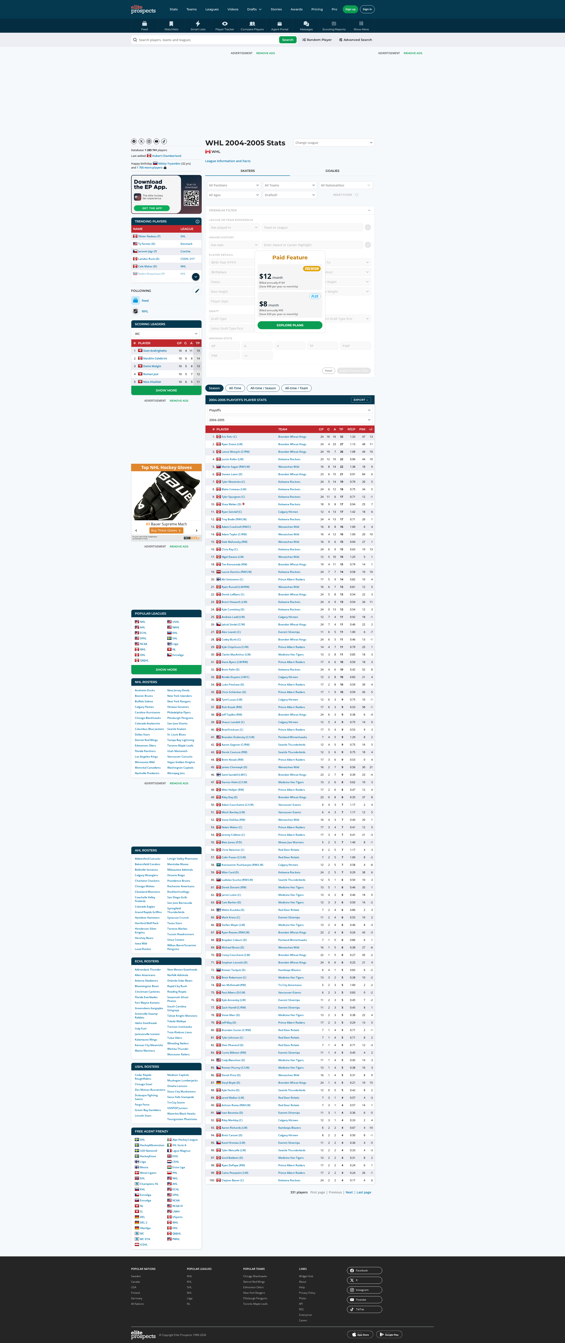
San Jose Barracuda (179, 903)
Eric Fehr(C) (229, 437)
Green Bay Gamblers (148, 1110)
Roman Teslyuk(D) (233, 970)
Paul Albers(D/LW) (233, 992)
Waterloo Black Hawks (181, 1113)
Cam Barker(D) (231, 902)
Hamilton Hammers (147, 917)
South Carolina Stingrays (176, 1008)
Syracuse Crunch (178, 917)
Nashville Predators (147, 773)
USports (177, 1217)
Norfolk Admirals (177, 975)
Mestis (144, 1167)
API (301, 1304)
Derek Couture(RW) (234, 752)
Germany (136, 1298)
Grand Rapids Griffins (148, 912)
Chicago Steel (143, 1084)
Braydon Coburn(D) (234, 940)
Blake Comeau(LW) (234, 489)
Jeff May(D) (229, 1022)
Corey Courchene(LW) (236, 955)
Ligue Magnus (181, 1151)
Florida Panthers (145, 751)
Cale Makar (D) (147, 266)
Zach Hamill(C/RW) (234, 1007)
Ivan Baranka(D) (232, 1113)
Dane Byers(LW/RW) (235, 662)
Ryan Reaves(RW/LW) (235, 932)
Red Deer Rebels (288, 850)
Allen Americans (145, 975)
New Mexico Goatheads (182, 969)
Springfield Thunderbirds (176, 910)
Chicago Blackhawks (148, 718)
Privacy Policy (307, 1293)
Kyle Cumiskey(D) (233, 609)
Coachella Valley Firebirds (145, 899)
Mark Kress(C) (231, 917)
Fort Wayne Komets (147, 1003)
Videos (233, 9)
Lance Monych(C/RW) (236, 452)
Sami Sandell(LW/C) (234, 775)
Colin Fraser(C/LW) (234, 857)
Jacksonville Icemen (147, 1034)
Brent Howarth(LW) (234, 602)
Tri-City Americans (289, 985)
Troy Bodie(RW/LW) (234, 519)
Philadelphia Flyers (179, 712)
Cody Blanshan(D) (233, 1060)
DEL (142, 1217)
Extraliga (178, 655)
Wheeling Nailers (178, 1043)
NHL (183, 266)
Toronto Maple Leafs (180, 745)
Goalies (332, 171)
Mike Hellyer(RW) (233, 790)
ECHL (143, 633)
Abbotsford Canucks (147, 859)
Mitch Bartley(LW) (233, 812)
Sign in (367, 9)
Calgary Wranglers (146, 875)
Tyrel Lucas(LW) (232, 699)
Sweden (136, 1276)
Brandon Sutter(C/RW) (236, 1030)
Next (349, 1192)
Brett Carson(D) (232, 1135)
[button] (361, 26)
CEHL (175, 1162)
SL (141, 1211)
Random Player (319, 40)
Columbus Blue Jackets (149, 729)
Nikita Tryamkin (169, 163)
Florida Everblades (146, 997)
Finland (135, 1293)
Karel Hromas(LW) (233, 1143)
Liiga (175, 644)
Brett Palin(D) (230, 669)
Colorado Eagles (145, 906)
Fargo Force (142, 1104)
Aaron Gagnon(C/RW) (236, 745)
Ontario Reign (176, 875)
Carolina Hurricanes (147, 712)
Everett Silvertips (289, 632)
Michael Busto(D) (233, 947)
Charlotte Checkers (147, 881)
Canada (135, 1282)
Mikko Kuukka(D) (233, 910)
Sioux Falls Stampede (180, 1097)
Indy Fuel (140, 1028)
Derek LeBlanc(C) (233, 594)
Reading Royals (176, 991)
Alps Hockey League (185, 1140)
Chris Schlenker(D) (234, 692)
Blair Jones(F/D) (232, 842)
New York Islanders (179, 696)
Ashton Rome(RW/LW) (236, 1105)
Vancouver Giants (289, 805)
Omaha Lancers (177, 1086)
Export (359, 399)
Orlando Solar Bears (179, 980)
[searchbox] (214, 39)
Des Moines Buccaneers (150, 1090)
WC (142, 1233)
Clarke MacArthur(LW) (236, 654)
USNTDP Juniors (177, 1108)
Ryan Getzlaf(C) (232, 512)
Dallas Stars (142, 734)
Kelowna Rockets (289, 459)
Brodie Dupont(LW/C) (235, 677)
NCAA (143, 644)
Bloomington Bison (147, 986)
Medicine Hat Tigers (290, 654)
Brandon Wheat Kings (292, 437)
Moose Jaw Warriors (290, 842)
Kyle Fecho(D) (230, 1090)
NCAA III (177, 1206)
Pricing (317, 9)
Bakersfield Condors (147, 864)
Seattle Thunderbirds (291, 745)
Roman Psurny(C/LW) (235, 1067)
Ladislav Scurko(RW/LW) (237, 880)
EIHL (175, 1156)
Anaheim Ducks (145, 690)
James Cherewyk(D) (234, 767)
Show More (166, 390)
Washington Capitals (180, 767)
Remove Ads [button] (413, 53)
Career (303, 1320)
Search (288, 40)
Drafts (252, 9)
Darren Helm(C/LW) (234, 782)
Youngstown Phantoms (182, 1119)
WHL (143, 649)
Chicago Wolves (144, 886)
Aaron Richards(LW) (234, 1128)
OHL (142, 655)
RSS (301, 1309)
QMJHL (144, 660)
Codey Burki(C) (231, 639)
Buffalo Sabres (144, 701)
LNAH (176, 1211)
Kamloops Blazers (289, 970)
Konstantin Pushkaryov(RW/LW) (242, 865)
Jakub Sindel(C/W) (233, 624)
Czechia (185, 251)
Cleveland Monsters (147, 892)
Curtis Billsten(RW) (234, 1052)
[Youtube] (156, 141)
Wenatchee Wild (288, 467)
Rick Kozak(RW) (232, 707)
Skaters (248, 171)
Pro (334, 9)
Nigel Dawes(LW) (233, 557)
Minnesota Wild (144, 762)
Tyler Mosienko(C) (233, 482)
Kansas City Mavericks (149, 1045)
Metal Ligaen (148, 1173)
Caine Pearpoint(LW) (235, 1173)
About (302, 1282)
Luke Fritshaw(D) (233, 684)
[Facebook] (134, 141)
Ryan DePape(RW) (233, 1165)
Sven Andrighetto (155, 351)
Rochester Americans (180, 886)
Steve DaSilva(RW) (233, 820)
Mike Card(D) (230, 872)
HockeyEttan (148, 1156)
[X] (141, 141)
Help (302, 1287)
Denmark (186, 244)
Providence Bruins (178, 881)
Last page (364, 1192)
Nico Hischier (152, 382)
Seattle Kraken (176, 729)
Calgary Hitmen (288, 512)
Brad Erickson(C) (232, 729)
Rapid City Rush (177, 986)
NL (174, 649)
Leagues (212, 9)
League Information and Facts (227, 161)
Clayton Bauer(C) (233, 1180)
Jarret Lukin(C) (231, 895)
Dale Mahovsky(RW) (234, 542)
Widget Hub (306, 1276)
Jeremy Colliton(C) (233, 835)
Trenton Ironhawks (179, 1027)
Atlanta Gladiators (146, 980)
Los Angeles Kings (146, 756)
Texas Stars (174, 923)
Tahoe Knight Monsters (182, 1016)
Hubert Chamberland (166, 156)
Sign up (350, 9)
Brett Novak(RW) (232, 760)
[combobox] (214, 39)
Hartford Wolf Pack (146, 923)
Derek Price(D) (231, 1075)
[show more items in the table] (196, 277)
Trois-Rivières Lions (179, 1032)
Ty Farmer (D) (146, 244)
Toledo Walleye (176, 1021)
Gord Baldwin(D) (232, 1158)
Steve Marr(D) (231, 1015)
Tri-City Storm (176, 1102)
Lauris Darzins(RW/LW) (237, 572)
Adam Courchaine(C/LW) (238, 805)
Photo (302, 1298)
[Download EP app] (166, 194)
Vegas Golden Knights (181, 762)
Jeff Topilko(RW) (232, 714)
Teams (191, 9)
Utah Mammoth (177, 751)
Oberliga (145, 1228)
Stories (276, 9)
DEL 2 (143, 1222)
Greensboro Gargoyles (149, 1008)
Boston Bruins (144, 696)
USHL (175, 622)
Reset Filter (342, 194)
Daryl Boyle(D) (231, 1083)
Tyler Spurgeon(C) (233, 497)
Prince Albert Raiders (291, 579)
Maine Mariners (145, 1050)
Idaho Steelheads (146, 1023)
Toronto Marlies (177, 929)
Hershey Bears (144, 938)
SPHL (143, 638)
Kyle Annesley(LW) (234, 1000)
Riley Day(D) (229, 797)
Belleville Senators (146, 870)
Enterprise (305, 1315)
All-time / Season (263, 388)
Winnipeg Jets (176, 773)
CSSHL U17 (188, 259)
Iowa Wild (141, 943)
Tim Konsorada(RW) (234, 564)
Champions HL (149, 1184)
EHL (142, 1178)
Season (214, 388)
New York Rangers (179, 701)
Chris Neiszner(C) (233, 850)
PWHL (176, 1239)
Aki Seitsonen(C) (232, 579)
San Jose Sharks (177, 723)
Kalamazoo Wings (146, 1039)
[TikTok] (164, 141)
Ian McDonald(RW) (234, 985)
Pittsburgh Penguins (180, 718)
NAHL (176, 627)
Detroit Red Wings (146, 740)
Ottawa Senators (178, 707)
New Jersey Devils (178, 690)
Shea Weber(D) (231, 504)
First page (317, 1192)
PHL (174, 1173)
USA (133, 1287)
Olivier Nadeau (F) (149, 236)
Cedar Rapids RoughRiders (143, 1077)
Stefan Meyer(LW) (233, 925)
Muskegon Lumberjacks (182, 1080)
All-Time (235, 388)
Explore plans (290, 325)
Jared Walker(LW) (233, 1098)
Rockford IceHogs (178, 892)
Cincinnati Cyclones (147, 991)
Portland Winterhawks (292, 737)
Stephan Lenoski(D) (234, 962)
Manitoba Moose (177, 864)
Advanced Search (358, 40)
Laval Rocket (143, 949)
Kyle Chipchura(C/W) (235, 647)
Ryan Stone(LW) (232, 444)
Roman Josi (150, 374)
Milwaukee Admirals (180, 870)
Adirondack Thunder (148, 969)
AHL (142, 627)
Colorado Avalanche (147, 723)
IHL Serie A (179, 1145)
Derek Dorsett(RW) (234, 887)
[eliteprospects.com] (143, 9)
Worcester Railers (178, 1054)
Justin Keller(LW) (232, 459)
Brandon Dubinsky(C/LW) (238, 737)
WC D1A (145, 1239)
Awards (297, 9)
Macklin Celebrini (155, 358)
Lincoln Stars (143, 1115)
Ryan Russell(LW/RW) (235, 587)
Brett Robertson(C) (234, 977)
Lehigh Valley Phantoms (182, 859)
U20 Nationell (148, 1151)
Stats (174, 9)
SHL (183, 236)
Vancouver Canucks (179, 756)
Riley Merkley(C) (232, 1120)
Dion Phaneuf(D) (232, 1045)
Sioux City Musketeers (181, 1091)
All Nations (137, 1304)
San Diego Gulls (177, 897)
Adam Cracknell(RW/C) (236, 527)
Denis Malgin (152, 366)
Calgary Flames (144, 707)
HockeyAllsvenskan (152, 1145)
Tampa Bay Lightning (180, 740)
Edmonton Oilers (145, 745)
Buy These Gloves (164, 530)
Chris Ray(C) (230, 549)
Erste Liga (178, 1167)
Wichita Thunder (177, 1049)
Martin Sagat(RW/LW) (236, 467)
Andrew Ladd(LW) (233, 617)
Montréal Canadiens (148, 767)
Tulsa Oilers (174, 1038)
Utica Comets (175, 940)
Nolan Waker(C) (232, 827)
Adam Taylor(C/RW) (234, 534)
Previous (335, 1192)
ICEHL (144, 1244)
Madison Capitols (178, 1075)
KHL (175, 633)
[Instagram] (149, 141)
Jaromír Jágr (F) (147, 251)
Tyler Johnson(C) (232, 1037)
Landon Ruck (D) (148, 259)
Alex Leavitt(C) (231, 632)
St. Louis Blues (176, 734)
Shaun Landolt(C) (233, 722)
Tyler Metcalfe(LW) (234, 1150)
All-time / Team (296, 388)
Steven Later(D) (232, 474)
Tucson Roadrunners (180, 934)
